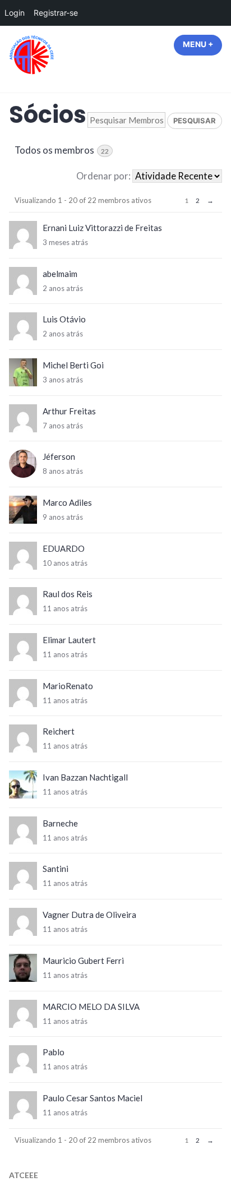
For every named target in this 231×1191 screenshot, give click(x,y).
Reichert (59, 731)
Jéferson (59, 456)
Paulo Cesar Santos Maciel (92, 1098)
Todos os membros (62, 150)
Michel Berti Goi (73, 365)
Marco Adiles (67, 502)
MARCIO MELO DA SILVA (91, 1006)
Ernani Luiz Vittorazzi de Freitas (102, 228)
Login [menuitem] (14, 12)
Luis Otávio (64, 319)
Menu (202, 44)
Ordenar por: (103, 176)
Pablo (53, 1052)
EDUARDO (64, 548)
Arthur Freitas (69, 411)
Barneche (60, 823)
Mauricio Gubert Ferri (83, 960)
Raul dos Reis (68, 594)
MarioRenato (68, 686)
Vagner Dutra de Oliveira (89, 915)
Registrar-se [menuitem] (56, 12)
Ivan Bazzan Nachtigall (85, 777)
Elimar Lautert (69, 640)
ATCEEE (23, 1175)
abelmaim (60, 274)
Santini (55, 869)
